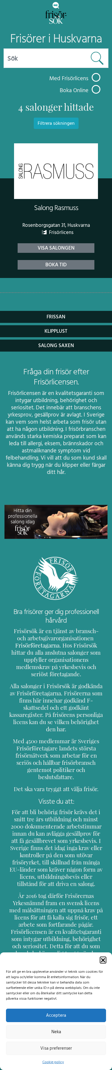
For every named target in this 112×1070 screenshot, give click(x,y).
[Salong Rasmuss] (56, 171)
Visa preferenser (56, 1048)
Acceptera (56, 1015)
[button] (103, 960)
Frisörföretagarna (37, 645)
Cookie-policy (53, 1062)
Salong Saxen (56, 345)
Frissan (56, 316)
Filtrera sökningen (56, 123)
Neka (56, 1032)
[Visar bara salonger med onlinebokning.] (96, 89)
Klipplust (56, 331)
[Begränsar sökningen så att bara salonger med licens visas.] (96, 77)
